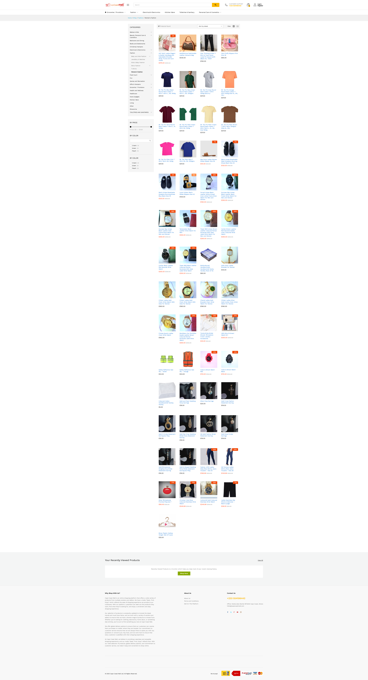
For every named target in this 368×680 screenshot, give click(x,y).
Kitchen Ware (170, 12)
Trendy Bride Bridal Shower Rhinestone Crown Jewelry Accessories (206, 335)
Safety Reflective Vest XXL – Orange (187, 370)
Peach (134, 151)
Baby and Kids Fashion (138, 56)
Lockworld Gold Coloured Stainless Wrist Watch (208, 501)
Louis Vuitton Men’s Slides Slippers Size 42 (187, 193)
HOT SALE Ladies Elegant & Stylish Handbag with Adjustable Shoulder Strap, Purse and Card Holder (167, 57)
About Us (187, 598)
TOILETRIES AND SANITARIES (139, 112)
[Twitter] (231, 612)
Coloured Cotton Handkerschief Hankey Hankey (166, 402)
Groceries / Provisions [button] (115, 12)
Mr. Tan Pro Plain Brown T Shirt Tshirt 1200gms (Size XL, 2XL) (229, 126)
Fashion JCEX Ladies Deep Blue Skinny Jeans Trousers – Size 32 (208, 468)
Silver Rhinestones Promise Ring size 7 (165, 501)
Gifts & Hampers (135, 84)
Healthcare (133, 93)
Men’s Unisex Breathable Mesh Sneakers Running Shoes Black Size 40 (229, 161)
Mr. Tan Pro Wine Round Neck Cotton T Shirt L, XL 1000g (167, 126)
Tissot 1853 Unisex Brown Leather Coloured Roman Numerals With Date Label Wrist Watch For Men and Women (208, 232)
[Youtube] (237, 612)
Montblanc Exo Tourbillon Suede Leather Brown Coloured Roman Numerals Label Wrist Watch (188, 337)
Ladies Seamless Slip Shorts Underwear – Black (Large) (228, 501)
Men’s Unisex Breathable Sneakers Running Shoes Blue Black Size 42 (167, 194)
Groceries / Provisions (137, 87)
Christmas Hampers (136, 47)
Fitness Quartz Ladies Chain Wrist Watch (166, 334)
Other (132, 106)
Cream (134, 145)
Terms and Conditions (191, 601)
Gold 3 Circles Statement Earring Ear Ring (167, 435)
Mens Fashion (135, 65)
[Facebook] (227, 612)
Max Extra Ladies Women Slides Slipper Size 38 (208, 160)
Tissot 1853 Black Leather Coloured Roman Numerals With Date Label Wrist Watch (188, 268)
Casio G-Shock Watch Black (228, 370)
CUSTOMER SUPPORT (236, 4)
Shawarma (133, 109)
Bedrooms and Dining (137, 40)
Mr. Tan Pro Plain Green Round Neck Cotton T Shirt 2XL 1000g (187, 126)
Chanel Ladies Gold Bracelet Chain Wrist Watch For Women (207, 301)
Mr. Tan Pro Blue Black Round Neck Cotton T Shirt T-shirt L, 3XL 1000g (167, 91)
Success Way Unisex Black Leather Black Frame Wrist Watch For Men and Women (229, 195)
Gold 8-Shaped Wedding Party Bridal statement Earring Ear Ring (188, 468)
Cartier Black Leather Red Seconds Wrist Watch (166, 267)
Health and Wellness (136, 90)
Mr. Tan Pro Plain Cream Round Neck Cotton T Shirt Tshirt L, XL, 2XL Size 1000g (208, 127)
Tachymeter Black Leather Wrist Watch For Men (188, 230)
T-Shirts (134, 68)
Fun (131, 78)
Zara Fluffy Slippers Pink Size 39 (229, 54)
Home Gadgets (134, 97)
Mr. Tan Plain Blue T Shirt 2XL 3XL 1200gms (187, 160)
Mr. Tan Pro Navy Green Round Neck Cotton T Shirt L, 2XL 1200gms (187, 91)
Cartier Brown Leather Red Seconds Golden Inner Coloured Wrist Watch (228, 231)
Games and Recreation (137, 81)
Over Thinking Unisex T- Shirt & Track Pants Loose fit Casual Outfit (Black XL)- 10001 (208, 56)
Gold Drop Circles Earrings (227, 435)
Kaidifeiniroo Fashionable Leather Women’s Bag (188, 54)
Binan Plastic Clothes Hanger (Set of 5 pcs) (166, 534)
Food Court (133, 75)
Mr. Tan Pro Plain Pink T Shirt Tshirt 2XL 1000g (167, 160)
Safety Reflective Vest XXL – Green (166, 370)
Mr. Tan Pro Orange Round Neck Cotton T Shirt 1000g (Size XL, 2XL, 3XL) (229, 92)
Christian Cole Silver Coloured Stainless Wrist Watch (188, 501)
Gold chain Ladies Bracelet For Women (228, 266)
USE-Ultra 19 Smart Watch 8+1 (227, 334)
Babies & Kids (134, 32)
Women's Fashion (137, 72)
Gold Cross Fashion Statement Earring (227, 402)
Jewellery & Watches (138, 59)
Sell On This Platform (191, 604)
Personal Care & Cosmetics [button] (209, 12)
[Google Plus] (234, 612)
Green (134, 148)
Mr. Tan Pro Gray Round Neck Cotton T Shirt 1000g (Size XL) (208, 91)
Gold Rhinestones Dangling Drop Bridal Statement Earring (165, 468)
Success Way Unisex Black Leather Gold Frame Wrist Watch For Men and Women (166, 231)
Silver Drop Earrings (207, 401)
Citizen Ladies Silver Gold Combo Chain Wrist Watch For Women (229, 301)
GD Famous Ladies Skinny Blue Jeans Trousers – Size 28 (227, 468)
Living (132, 103)
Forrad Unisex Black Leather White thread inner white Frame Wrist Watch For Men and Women (208, 196)
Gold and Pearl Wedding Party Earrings (188, 402)
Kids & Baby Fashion (138, 62)
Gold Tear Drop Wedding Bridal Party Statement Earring (188, 435)
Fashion (132, 53)
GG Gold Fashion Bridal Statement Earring (208, 435)
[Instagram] (241, 612)
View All (260, 560)
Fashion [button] (133, 12)
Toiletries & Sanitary (186, 12)
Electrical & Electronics (151, 12)
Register (260, 5)
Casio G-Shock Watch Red (207, 370)
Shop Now (184, 573)
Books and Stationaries (137, 43)
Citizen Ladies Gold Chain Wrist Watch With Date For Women (167, 301)
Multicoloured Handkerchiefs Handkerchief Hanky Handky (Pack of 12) (207, 268)
